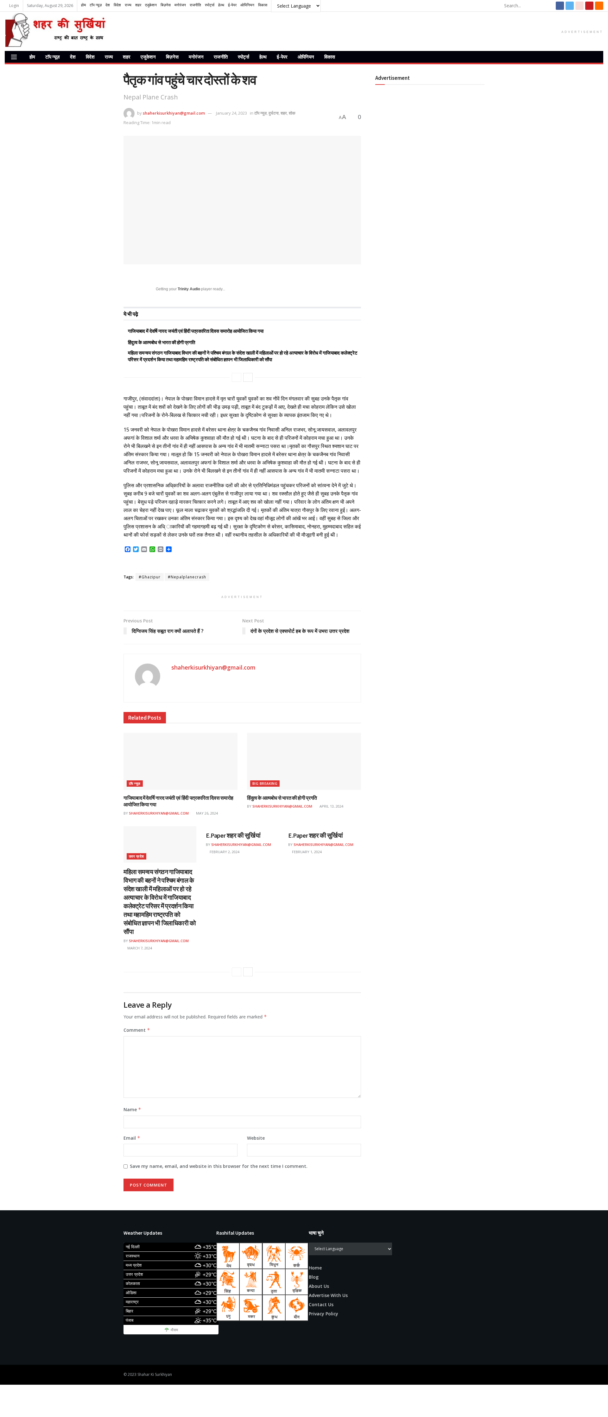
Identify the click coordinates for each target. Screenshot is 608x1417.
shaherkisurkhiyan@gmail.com (174, 113)
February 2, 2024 (224, 851)
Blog (314, 1277)
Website (256, 1138)
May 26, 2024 (206, 813)
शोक (292, 113)
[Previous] (236, 377)
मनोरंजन (196, 57)
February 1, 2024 (306, 851)
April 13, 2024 (331, 806)
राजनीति (221, 57)
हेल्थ (263, 57)
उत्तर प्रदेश (136, 856)
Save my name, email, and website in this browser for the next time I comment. (218, 1166)
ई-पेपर (282, 57)
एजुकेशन (148, 57)
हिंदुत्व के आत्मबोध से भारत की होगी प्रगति (161, 342)
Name (132, 1109)
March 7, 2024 (139, 948)
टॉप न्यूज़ (52, 57)
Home (315, 1268)
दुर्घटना (274, 113)
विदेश (90, 57)
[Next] (248, 377)
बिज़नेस (172, 57)
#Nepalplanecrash (187, 577)
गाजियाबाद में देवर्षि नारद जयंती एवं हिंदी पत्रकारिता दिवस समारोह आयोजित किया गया (195, 331)
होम (32, 57)
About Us (319, 1286)
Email (132, 1138)
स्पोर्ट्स (243, 57)
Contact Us (321, 1304)
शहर (126, 57)
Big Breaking (264, 783)
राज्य (109, 57)
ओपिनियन (306, 57)
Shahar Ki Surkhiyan (154, 1374)
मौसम (174, 1330)
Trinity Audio (189, 289)
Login (13, 5)
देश (73, 57)
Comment (137, 1030)
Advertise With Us (328, 1295)
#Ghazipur (150, 577)
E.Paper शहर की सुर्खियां (233, 835)
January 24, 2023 (231, 113)
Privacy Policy (323, 1314)
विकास (329, 57)
